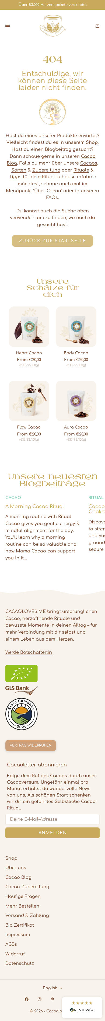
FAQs (52, 197)
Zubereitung (46, 170)
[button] (82, 1007)
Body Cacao (76, 353)
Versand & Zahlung (27, 915)
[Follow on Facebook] (26, 999)
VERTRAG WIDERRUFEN (31, 745)
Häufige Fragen (23, 896)
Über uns (15, 867)
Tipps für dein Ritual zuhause (42, 176)
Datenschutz (19, 963)
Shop (11, 858)
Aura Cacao (76, 427)
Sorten (18, 170)
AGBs (11, 944)
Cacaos (88, 163)
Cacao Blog (18, 877)
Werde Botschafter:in (28, 652)
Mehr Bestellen (22, 906)
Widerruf (15, 954)
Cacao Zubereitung (27, 886)
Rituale (81, 170)
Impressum (17, 934)
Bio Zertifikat (19, 925)
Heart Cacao (29, 353)
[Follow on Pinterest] (52, 999)
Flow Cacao (29, 427)
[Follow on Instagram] (39, 999)
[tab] (52, 288)
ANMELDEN (52, 832)
